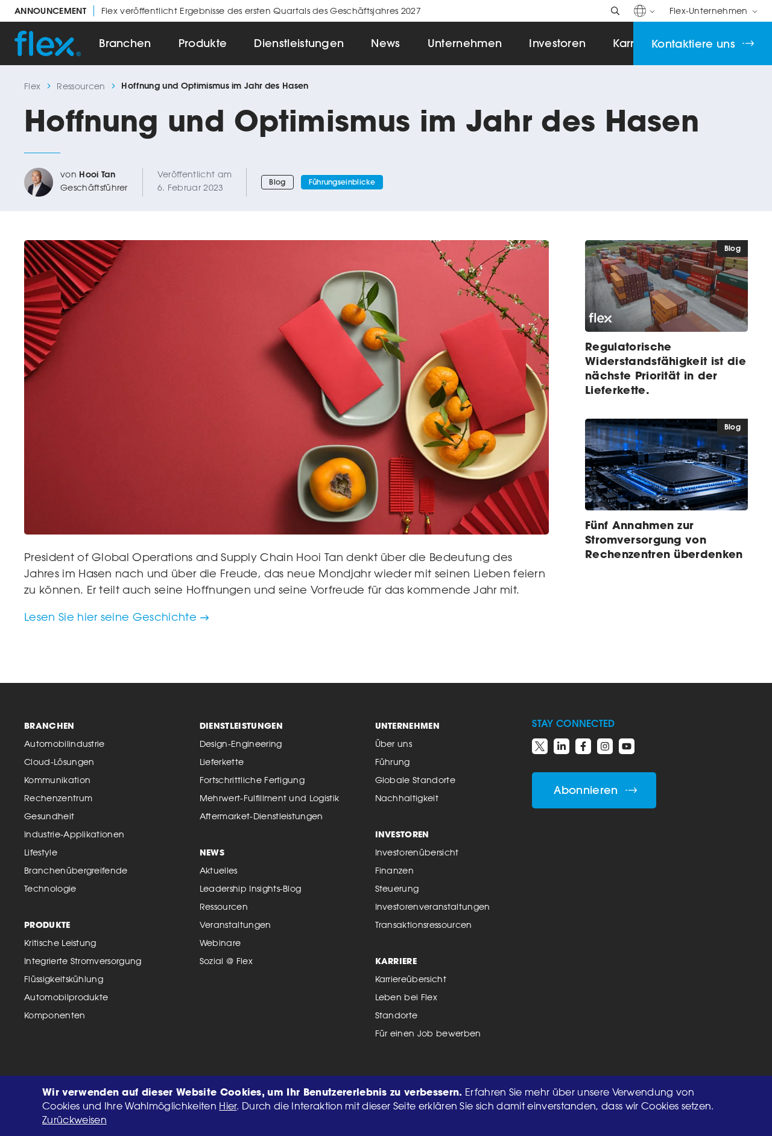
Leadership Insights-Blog (251, 888)
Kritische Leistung (60, 943)
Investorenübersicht (417, 852)
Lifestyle (40, 852)
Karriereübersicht (410, 979)
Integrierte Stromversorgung (83, 961)
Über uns (394, 743)
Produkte (203, 43)
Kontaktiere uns (693, 44)
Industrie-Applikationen (74, 834)
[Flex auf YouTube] (626, 746)
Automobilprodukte (66, 997)
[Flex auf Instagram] (605, 746)
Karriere (396, 960)
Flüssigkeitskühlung (63, 979)
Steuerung (397, 888)
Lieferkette (222, 762)
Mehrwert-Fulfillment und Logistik (270, 798)
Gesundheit (49, 816)
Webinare (220, 943)
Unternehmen (465, 43)
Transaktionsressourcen (423, 924)
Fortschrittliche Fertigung (252, 780)
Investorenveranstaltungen (432, 906)
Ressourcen (81, 86)
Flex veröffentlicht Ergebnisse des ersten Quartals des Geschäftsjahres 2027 (217, 10)
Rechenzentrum (58, 798)
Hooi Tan (97, 174)
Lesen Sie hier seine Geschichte (110, 616)
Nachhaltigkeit (406, 798)
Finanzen (394, 870)
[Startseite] (47, 43)
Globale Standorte (415, 780)
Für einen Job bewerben (428, 1033)
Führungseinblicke (342, 181)
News (385, 43)
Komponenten (55, 1015)
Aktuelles (219, 870)
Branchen (125, 43)
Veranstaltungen (235, 924)
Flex (32, 86)
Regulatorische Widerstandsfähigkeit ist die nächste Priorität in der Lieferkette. (665, 368)
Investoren (557, 43)
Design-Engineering (241, 743)
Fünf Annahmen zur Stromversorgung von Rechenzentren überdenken (664, 539)
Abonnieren (586, 790)
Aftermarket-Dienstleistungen (261, 816)
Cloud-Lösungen (59, 762)
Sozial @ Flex (226, 961)
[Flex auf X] (540, 746)
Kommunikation (57, 780)
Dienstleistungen (299, 43)
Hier (227, 1106)
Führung (392, 762)
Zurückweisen (74, 1120)
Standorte (396, 1015)
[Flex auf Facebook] (583, 746)
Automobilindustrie (64, 743)
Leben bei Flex (406, 997)
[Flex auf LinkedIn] (561, 746)
